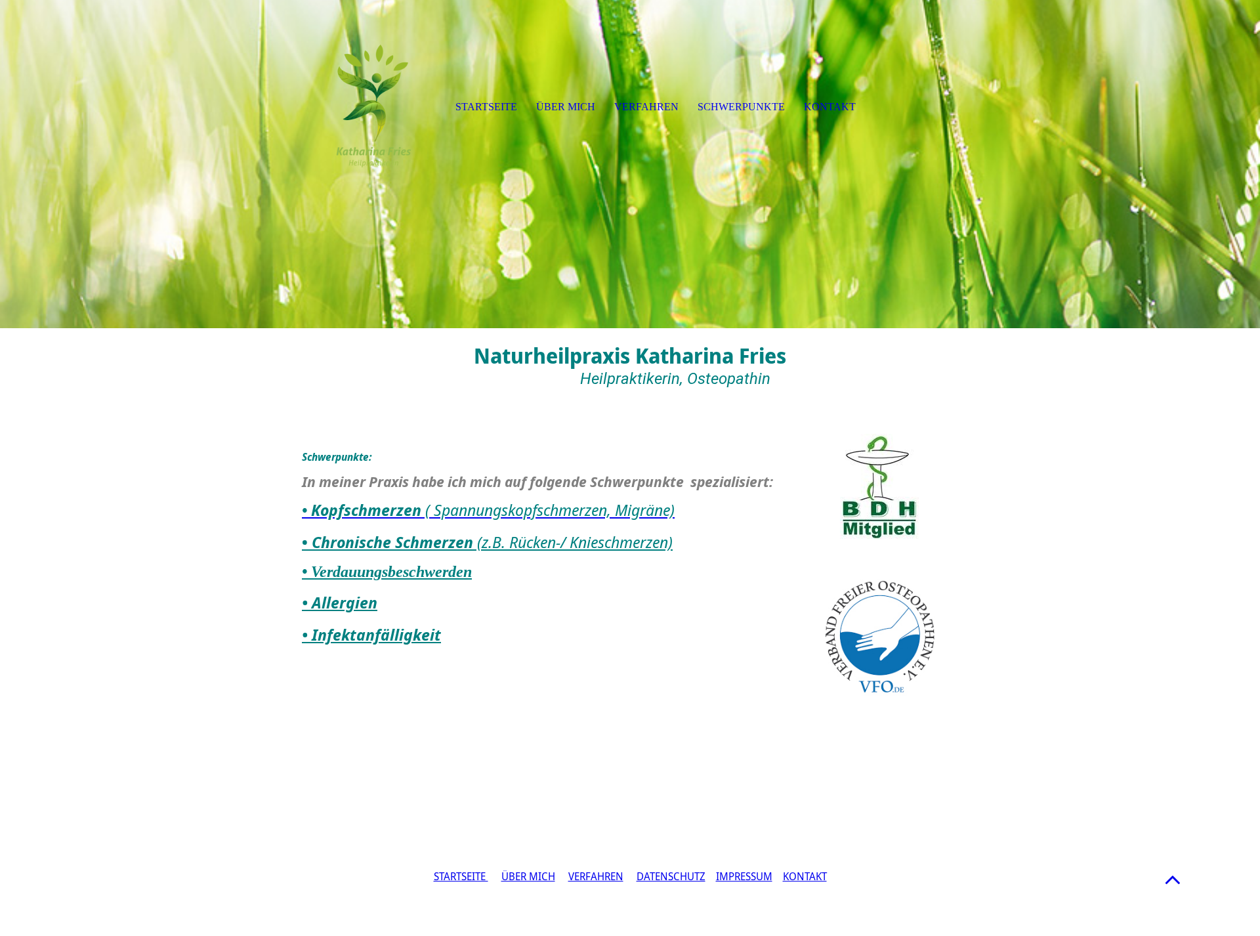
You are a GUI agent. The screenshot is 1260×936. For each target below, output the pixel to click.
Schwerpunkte (741, 106)
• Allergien (339, 602)
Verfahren (646, 106)
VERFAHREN (595, 876)
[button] (1172, 879)
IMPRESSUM (744, 876)
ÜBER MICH (528, 876)
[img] (630, 164)
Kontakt (830, 106)
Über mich (565, 106)
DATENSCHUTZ (671, 876)
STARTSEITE (461, 876)
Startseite (486, 106)
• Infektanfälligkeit (371, 634)
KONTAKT (805, 876)
